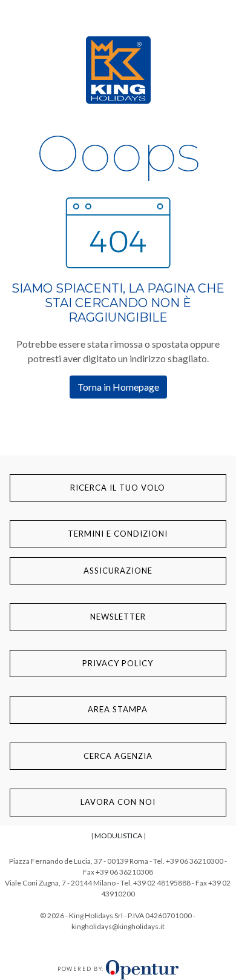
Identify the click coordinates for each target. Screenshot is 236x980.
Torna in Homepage (118, 386)
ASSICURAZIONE (118, 570)
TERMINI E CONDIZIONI (118, 533)
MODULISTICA (118, 835)
